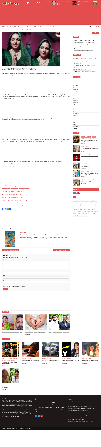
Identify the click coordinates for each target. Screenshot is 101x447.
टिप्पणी (4, 260)
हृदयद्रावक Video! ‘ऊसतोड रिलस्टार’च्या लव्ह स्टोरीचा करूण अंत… (9, 387)
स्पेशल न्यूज (45, 26)
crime (74, 203)
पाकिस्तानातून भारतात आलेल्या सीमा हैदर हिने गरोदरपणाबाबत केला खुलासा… (16, 189)
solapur (96, 211)
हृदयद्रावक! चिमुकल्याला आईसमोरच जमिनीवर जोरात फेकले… (35, 333)
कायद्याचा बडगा (76, 89)
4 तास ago (53, 4)
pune (74, 211)
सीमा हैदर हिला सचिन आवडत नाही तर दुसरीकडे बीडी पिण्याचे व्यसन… (14, 200)
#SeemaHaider (51, 161)
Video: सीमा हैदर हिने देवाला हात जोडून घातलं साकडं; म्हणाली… (13, 186)
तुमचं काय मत (76, 102)
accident (74, 200)
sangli (92, 211)
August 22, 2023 (26, 166)
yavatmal (85, 215)
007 (74, 69)
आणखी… (50, 26)
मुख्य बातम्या (76, 122)
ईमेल (4, 275)
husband (75, 205)
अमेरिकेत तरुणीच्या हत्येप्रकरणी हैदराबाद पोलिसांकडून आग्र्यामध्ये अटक (79, 2)
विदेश (15, 26)
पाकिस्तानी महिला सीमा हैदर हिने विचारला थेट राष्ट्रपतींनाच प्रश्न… (13, 197)
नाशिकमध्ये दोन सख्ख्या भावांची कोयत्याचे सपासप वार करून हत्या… (59, 333)
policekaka (93, 209)
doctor (84, 203)
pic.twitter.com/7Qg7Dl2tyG (9, 163)
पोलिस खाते (75, 111)
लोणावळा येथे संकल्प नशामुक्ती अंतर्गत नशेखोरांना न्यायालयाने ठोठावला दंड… (30, 361)
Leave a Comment (6, 229)
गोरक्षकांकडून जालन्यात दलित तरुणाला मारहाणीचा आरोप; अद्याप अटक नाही (84, 45)
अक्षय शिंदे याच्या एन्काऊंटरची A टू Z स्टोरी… (84, 69)
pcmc (85, 209)
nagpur (90, 207)
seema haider (19, 229)
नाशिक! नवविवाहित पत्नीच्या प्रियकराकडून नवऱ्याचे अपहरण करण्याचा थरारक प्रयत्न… (50, 361)
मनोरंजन (39, 26)
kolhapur (92, 205)
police (89, 209)
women (81, 215)
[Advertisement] (50, 16)
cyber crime (79, 203)
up (38, 412)
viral (24, 229)
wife (77, 215)
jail (84, 205)
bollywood (87, 200)
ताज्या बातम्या (4, 67)
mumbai (81, 207)
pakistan (15, 229)
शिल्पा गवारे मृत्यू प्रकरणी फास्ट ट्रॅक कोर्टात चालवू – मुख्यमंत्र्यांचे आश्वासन (59, 2)
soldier (74, 213)
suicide (83, 213)
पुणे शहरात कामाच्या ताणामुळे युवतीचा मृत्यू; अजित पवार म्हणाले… (70, 361)
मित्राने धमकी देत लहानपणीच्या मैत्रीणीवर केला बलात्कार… (62, 250)
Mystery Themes (28, 428)
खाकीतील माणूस (28, 26)
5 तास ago (74, 4)
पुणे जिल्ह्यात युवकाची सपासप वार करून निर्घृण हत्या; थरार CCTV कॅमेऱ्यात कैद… (80, 413)
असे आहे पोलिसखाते (77, 83)
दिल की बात (75, 105)
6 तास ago (95, 4)
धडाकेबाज (34, 26)
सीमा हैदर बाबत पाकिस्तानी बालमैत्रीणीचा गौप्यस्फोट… (11, 203)
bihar (82, 200)
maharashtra (75, 207)
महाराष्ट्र (11, 26)
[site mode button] (90, 26)
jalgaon (88, 205)
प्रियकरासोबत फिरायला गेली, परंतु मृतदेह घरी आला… (76, 419)
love (97, 205)
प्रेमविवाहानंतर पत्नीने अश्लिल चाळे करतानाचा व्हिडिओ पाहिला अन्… (12, 333)
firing (88, 203)
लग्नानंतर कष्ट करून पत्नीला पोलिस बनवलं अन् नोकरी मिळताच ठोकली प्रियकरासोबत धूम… (85, 47)
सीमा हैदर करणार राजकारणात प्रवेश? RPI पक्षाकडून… (11, 194)
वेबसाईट (4, 280)
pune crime (79, 211)
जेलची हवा (75, 98)
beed (79, 200)
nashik (94, 207)
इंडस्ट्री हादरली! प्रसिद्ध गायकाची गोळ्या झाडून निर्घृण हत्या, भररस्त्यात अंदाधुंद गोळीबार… (81, 421)
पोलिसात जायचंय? (76, 113)
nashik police (75, 209)
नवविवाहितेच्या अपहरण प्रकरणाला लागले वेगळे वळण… (11, 250)
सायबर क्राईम (20, 26)
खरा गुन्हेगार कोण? (51, 331)
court (95, 200)
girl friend (95, 203)
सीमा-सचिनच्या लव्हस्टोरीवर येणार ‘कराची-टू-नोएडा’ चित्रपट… (13, 192)
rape (89, 211)
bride (91, 200)
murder (85, 207)
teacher (87, 213)
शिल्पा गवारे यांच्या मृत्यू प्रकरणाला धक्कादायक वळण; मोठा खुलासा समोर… (79, 415)
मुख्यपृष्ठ (3, 26)
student (79, 213)
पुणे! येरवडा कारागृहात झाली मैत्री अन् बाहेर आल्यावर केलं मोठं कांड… (83, 50)
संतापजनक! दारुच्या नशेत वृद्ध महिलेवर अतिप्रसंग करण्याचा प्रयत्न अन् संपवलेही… (90, 361)
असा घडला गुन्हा (4, 331)
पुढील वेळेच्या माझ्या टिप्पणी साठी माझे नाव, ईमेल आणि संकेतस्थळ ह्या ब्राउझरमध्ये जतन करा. (16, 286)
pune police (84, 211)
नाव (4, 271)
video (23, 229)
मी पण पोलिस (76, 120)
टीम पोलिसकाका (11, 71)
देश (2, 159)
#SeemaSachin (58, 161)
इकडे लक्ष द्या (76, 85)
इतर (74, 87)
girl (91, 203)
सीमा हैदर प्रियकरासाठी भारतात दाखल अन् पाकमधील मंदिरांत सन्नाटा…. (14, 206)
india (12, 229)
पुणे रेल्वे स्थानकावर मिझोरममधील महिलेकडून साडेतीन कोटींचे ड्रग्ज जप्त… (79, 417)
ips (82, 205)
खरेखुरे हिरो (75, 94)
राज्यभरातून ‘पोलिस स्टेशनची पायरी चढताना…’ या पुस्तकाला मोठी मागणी (89, 141)
